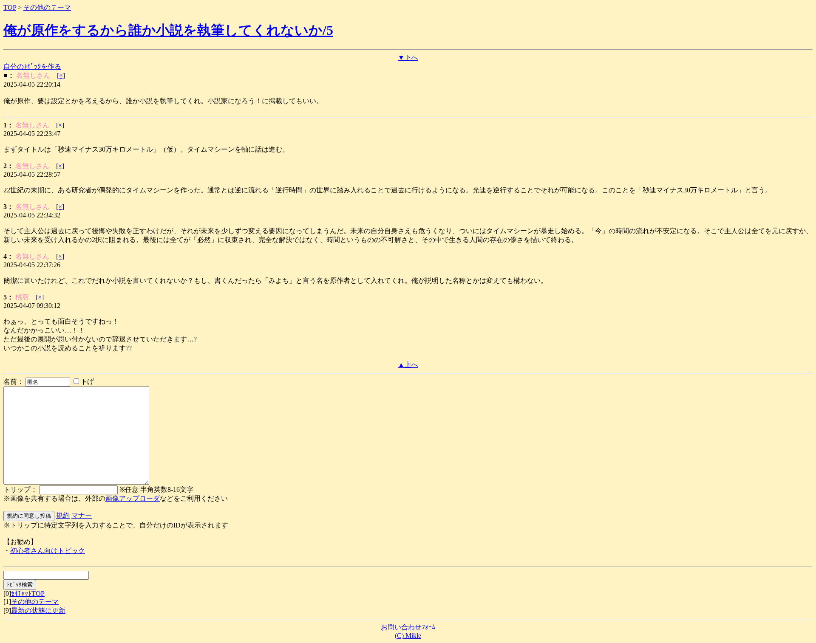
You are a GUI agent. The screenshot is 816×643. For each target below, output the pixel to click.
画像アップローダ (132, 498)
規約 (63, 515)
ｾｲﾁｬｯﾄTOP (28, 593)
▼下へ (408, 57)
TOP (9, 7)
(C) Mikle (408, 635)
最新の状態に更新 (38, 610)
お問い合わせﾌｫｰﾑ (408, 627)
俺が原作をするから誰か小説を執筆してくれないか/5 (168, 30)
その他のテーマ (47, 7)
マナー (81, 515)
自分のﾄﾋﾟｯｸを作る (32, 66)
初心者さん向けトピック (47, 550)
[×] (61, 75)
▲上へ (408, 364)
